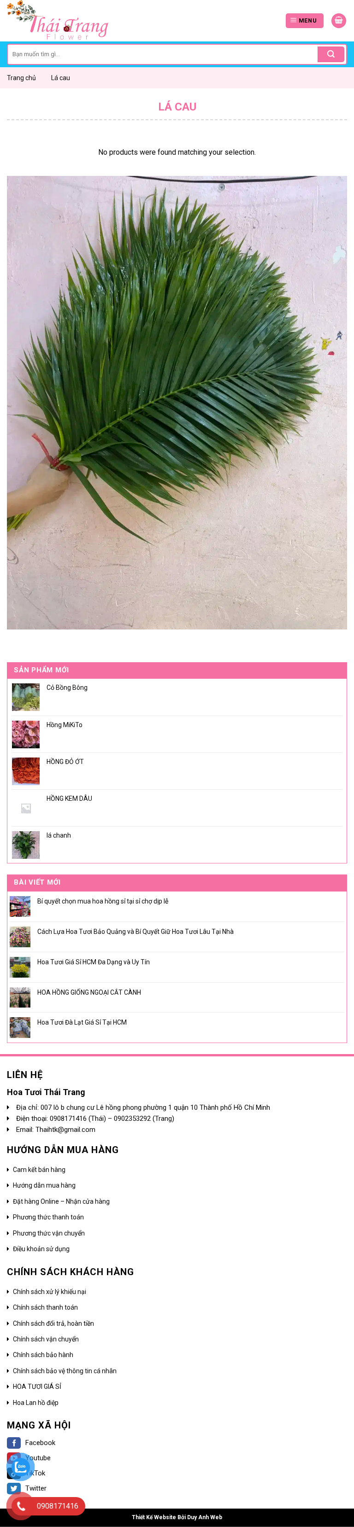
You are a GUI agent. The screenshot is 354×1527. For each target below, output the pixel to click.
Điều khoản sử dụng (41, 1249)
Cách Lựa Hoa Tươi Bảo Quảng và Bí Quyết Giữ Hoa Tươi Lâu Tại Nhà (135, 931)
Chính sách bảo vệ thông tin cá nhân (65, 1371)
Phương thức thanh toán (48, 1217)
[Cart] (338, 21)
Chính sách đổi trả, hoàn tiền (53, 1323)
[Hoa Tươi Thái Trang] (69, 20)
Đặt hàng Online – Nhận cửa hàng (61, 1201)
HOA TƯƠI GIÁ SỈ (37, 1386)
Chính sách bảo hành (43, 1354)
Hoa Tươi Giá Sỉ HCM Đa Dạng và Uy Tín (93, 962)
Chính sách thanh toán (45, 1307)
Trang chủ (21, 78)
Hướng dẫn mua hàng (44, 1185)
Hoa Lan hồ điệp (36, 1402)
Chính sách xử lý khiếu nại (49, 1291)
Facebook (40, 1443)
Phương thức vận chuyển (49, 1233)
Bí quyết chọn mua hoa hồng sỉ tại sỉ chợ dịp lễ (102, 901)
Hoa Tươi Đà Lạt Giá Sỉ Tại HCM (82, 1022)
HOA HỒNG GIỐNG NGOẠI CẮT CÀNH (89, 992)
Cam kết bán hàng (39, 1169)
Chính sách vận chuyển (46, 1339)
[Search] (331, 54)
